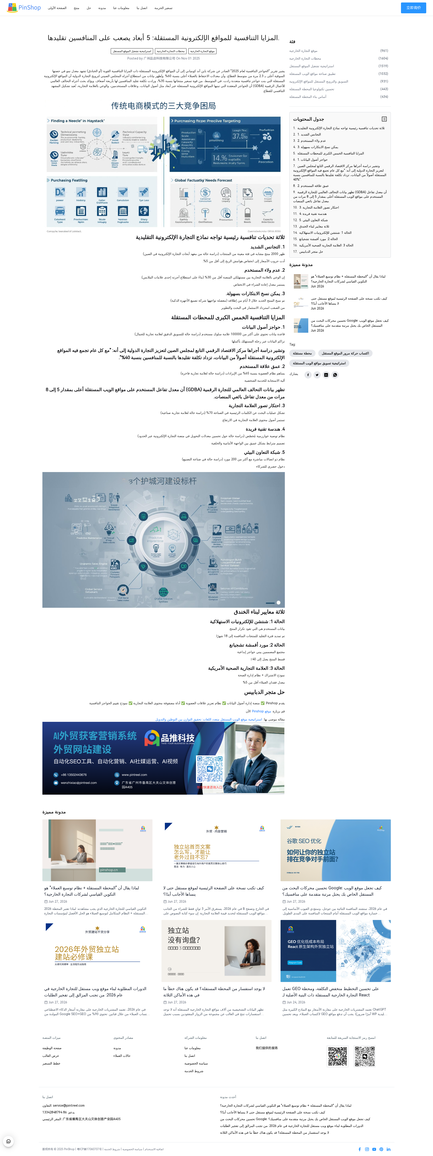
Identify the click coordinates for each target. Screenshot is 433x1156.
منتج (76, 8)
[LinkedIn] (388, 1149)
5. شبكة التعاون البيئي (313, 220)
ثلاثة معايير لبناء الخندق (313, 226)
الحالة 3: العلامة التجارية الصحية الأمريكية (325, 245)
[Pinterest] (381, 1149)
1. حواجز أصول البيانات (312, 159)
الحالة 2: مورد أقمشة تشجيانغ (318, 239)
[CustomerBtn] (8, 1141)
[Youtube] (374, 1149)
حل (89, 8)
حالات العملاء (122, 1055)
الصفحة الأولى (57, 8)
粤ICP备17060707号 (89, 1149)
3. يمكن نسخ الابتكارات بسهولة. (318, 147)
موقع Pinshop (261, 711)
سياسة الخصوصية (196, 1063)
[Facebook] (359, 1149)
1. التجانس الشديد (309, 134)
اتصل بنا (142, 8)
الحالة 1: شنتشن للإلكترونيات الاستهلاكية (325, 232)
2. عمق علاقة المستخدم (313, 186)
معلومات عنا (121, 8)
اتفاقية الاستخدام (154, 1149)
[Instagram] (367, 1149)
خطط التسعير (51, 1063)
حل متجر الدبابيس (310, 251)
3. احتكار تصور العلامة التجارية (318, 207)
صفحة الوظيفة (52, 1048)
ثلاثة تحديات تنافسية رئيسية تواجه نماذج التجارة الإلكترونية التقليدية (341, 128)
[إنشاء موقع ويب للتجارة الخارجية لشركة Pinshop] (163, 758)
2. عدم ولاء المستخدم (311, 140)
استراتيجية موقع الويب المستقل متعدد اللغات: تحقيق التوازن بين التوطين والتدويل (208, 719)
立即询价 (413, 8)
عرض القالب (50, 1055)
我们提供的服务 (267, 1048)
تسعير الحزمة (163, 8)
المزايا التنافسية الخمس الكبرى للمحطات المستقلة (330, 153)
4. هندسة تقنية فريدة (312, 214)
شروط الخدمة (193, 1071)
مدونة (102, 8)
